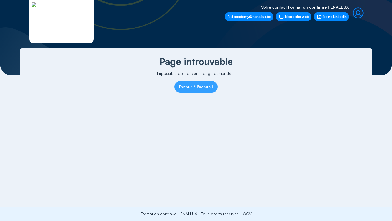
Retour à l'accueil (196, 86)
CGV (247, 213)
